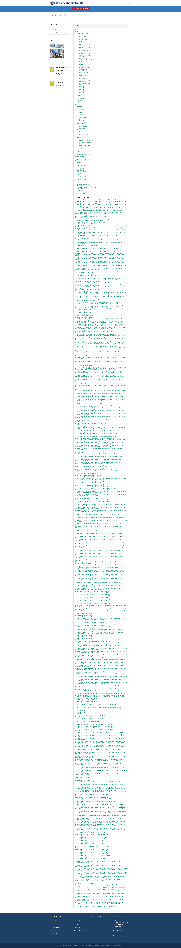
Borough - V (82, 92)
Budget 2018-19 (82, 176)
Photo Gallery (80, 106)
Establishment (83, 70)
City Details (81, 137)
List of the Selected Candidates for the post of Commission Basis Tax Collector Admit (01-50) (98, 703)
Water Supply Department (86, 59)
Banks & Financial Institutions (86, 142)
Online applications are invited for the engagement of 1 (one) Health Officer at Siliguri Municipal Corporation (61, 71)
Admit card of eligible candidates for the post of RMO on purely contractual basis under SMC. (98, 435)
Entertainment (81, 129)
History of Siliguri (82, 117)
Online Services (32, 9)
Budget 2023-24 (82, 179)
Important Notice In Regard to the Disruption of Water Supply (91, 220)
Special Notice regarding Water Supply (85, 291)
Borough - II (82, 87)
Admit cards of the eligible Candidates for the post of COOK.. (90, 842)
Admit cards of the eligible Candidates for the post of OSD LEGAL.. (92, 835)
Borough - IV (83, 91)
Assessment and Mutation (86, 55)
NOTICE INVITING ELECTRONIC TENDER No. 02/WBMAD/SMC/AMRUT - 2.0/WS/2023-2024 (98, 513)
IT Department (83, 81)
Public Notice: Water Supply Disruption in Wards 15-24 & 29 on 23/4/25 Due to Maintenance (98, 235)
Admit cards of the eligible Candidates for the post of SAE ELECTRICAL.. (93, 832)
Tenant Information (81, 9)
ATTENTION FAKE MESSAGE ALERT (85, 364)
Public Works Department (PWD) (87, 50)
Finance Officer (83, 41)
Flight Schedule (83, 126)
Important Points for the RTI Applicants (87, 187)
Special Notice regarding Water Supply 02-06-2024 (88, 311)
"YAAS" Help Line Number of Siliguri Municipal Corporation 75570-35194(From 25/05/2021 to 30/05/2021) (101, 902)
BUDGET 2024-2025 (81, 383)
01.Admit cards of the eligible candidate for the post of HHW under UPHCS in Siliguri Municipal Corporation (101, 804)
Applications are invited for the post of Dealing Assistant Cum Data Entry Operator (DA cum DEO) (99, 749)
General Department (84, 67)
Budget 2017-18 (82, 178)
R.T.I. (78, 151)
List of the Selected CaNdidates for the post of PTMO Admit (90, 720)
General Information (22, 9)
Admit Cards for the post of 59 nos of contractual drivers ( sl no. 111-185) (93, 600)
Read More (59, 77)
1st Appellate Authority (83, 184)
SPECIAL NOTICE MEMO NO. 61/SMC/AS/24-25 (87, 245)
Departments (81, 45)
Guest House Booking (65, 9)
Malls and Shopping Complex (86, 136)
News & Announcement (82, 105)
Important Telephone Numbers (84, 154)
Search (78, 103)
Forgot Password (82, 101)
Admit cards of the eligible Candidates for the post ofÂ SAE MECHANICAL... (94, 853)
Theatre (82, 133)
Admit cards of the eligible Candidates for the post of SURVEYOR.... (92, 857)
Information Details (81, 193)
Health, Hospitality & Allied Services (85, 160)
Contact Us (55, 9)
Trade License (83, 52)
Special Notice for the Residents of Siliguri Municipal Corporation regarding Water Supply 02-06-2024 (100, 308)
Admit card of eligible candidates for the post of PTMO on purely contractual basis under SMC (98, 430)
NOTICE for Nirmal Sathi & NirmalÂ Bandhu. (87, 698)
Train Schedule (83, 125)
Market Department (84, 75)
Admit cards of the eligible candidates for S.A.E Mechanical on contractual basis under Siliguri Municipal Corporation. (99, 551)
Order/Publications (82, 111)
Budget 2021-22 (82, 173)
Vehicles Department (84, 73)
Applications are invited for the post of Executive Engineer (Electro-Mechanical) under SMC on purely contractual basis (98, 448)
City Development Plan (82, 157)
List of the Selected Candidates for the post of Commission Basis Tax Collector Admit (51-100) (98, 704)
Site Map (66, 15)
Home (2, 9)
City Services (81, 123)
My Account (54, 29)
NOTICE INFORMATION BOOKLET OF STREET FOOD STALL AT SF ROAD (94, 247)
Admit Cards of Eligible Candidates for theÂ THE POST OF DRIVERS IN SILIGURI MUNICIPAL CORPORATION (101, 887)
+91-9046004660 (91, 2)
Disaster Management (82, 159)
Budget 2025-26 (82, 168)
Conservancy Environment (86, 77)
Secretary (82, 38)
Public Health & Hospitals (85, 69)
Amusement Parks (84, 134)
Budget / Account (42, 9)
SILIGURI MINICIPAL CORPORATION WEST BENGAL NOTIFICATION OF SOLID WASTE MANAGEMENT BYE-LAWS (100, 385)
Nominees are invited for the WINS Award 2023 (87, 529)
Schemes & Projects (56, 32)
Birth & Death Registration (86, 47)
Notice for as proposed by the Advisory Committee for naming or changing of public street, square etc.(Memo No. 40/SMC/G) (101, 518)
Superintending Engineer (85, 42)
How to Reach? (81, 120)
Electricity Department (85, 56)
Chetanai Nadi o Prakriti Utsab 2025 (85, 223)
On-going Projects (81, 156)
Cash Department (84, 78)
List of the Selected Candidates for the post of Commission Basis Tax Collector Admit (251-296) (99, 709)
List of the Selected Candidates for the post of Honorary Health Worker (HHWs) (95, 729)
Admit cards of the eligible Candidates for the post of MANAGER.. (91, 838)
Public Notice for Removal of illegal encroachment (88, 274)
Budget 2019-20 (82, 174)
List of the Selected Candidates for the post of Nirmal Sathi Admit (92, 715)
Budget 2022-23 (82, 171)
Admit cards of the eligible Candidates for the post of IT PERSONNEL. (92, 850)
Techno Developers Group (115, 945)
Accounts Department (85, 58)
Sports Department (84, 63)
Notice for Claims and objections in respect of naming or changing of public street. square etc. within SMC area (100, 524)
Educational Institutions (85, 139)
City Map (80, 119)
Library (81, 131)
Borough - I (82, 86)
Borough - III (83, 89)
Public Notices (81, 109)
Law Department (84, 61)
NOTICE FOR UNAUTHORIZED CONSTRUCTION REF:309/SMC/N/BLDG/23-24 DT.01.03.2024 (98, 248)
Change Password (82, 98)
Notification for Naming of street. (84, 613)
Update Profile (81, 100)
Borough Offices (82, 84)
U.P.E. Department (84, 72)
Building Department (84, 64)
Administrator (83, 35)
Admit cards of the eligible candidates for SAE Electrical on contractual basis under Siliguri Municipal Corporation (98, 534)
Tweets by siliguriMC (96, 916)
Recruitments (81, 114)
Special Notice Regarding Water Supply (85, 317)
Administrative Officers (83, 33)
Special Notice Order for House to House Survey (88, 299)
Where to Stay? (81, 122)
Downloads (79, 162)
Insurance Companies (85, 143)
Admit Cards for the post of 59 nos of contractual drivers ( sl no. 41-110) (93, 595)
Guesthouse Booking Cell (85, 80)
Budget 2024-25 (82, 170)
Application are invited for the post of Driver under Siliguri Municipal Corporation (95, 724)
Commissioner (83, 36)
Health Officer (83, 44)
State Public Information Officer (85, 185)
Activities (80, 95)
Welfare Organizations (85, 145)
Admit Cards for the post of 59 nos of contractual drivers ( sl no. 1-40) (93, 591)
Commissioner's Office (85, 83)
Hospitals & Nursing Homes (86, 140)
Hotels (81, 147)
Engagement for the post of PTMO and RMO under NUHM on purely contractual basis (96, 486)
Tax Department (83, 49)
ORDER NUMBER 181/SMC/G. (83, 710)
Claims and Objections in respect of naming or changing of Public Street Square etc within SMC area (61, 83)
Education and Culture (85, 53)
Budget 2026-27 (82, 167)
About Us (8, 9)
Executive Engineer (84, 39)
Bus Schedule (83, 128)
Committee (80, 94)
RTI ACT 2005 (81, 188)
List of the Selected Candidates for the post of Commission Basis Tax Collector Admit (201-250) (99, 707)
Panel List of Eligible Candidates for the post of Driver (89, 473)
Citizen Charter (80, 153)
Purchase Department (85, 66)
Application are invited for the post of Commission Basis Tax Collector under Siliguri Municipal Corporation (101, 732)
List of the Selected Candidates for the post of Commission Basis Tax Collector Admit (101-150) (99, 706)
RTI (49, 9)
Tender (80, 112)
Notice (13, 9)
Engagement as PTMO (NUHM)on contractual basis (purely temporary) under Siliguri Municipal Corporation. (101, 693)
